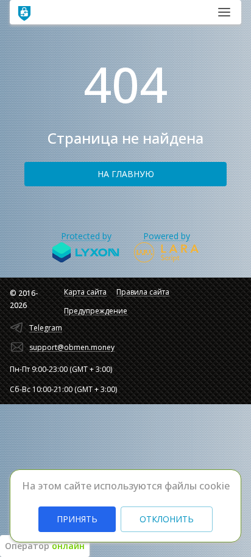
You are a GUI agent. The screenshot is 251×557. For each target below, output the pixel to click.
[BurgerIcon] (224, 12)
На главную (125, 174)
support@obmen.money (72, 347)
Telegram (45, 328)
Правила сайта (142, 291)
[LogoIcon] (24, 12)
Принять (77, 519)
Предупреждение (95, 310)
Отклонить (167, 519)
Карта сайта (85, 291)
